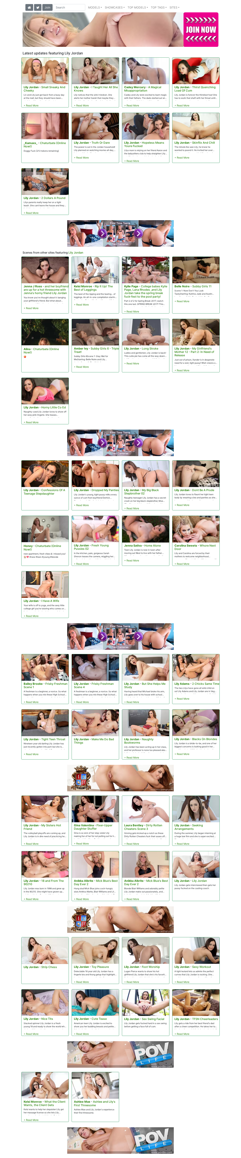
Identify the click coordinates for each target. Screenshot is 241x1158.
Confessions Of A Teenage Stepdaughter (44, 491)
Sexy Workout (201, 967)
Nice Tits (47, 1019)
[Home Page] (29, 7)
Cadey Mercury (135, 87)
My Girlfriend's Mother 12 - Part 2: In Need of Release (194, 352)
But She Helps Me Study (144, 685)
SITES (173, 7)
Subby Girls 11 (202, 286)
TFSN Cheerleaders (205, 1019)
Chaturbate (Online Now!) (45, 144)
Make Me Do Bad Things (94, 740)
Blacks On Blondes (204, 739)
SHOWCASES (114, 7)
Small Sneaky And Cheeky (44, 88)
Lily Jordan (31, 87)
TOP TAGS (158, 7)
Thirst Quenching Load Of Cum (195, 88)
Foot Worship (151, 967)
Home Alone (152, 545)
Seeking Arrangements (188, 826)
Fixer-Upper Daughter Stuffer (93, 826)
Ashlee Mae (82, 1101)
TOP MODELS (137, 7)
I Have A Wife (50, 601)
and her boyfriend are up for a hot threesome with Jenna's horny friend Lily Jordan (46, 290)
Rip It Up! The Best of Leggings (93, 288)
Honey (28, 546)
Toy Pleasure (100, 967)
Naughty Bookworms (138, 740)
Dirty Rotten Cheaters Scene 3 (143, 826)
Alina (27, 349)
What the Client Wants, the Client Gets (44, 1103)
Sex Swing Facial (153, 1019)
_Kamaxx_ (30, 143)
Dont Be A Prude (203, 490)
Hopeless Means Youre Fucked (144, 144)
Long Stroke (150, 348)
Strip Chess (49, 967)
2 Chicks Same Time (205, 683)
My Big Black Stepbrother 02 (141, 491)
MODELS (94, 7)
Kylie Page (131, 286)
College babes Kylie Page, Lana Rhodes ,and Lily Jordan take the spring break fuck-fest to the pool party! (145, 291)
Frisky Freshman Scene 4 (94, 685)
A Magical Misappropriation (142, 88)
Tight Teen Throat (53, 739)
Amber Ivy (81, 348)
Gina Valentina (84, 825)
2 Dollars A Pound (53, 198)
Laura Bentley (133, 825)
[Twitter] (37, 7)
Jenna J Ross (33, 286)
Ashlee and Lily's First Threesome (94, 1103)
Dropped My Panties (105, 490)
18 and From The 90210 (44, 882)
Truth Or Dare (101, 142)
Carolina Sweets (185, 545)
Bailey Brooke (33, 683)
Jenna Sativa (133, 545)
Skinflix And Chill (203, 142)
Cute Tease (99, 1019)
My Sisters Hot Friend (42, 826)
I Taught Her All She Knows (96, 88)
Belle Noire (182, 286)
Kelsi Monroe (83, 286)
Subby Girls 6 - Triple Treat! (96, 350)
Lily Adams (181, 683)
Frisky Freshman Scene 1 (46, 685)
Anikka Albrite (83, 881)
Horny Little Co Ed (53, 407)
